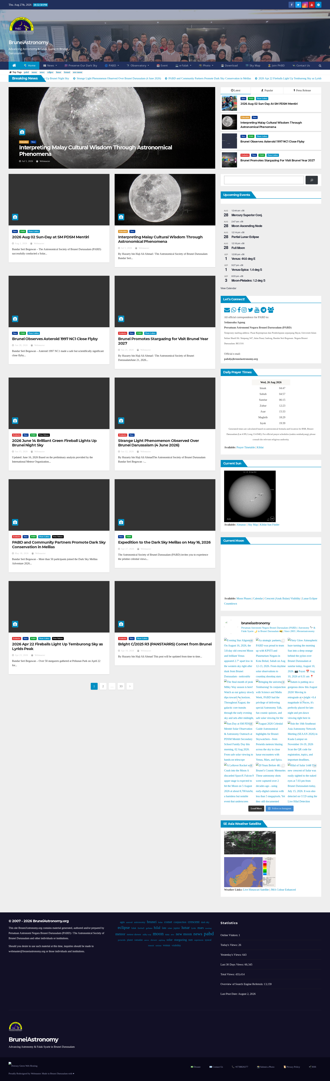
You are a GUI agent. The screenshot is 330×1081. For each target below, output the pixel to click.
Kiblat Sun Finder (269, 524)
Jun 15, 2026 (21, 451)
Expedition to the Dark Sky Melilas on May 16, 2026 (164, 542)
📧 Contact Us (216, 1067)
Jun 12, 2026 (127, 451)
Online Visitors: (230, 935)
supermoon (198, 940)
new (172, 934)
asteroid (129, 922)
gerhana (149, 928)
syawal (208, 940)
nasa (167, 934)
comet (168, 922)
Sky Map (253, 524)
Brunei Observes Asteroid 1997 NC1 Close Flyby (55, 339)
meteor (120, 934)
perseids (121, 940)
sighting (161, 940)
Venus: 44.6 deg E (243, 258)
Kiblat (260, 447)
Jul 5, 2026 (27, 161)
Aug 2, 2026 (21, 243)
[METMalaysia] (250, 871)
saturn (146, 940)
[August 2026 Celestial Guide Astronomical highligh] (271, 741)
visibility (176, 945)
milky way (147, 934)
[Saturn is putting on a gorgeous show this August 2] (303, 699)
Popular (268, 90)
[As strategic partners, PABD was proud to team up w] (271, 658)
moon (34, 72)
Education (24, 142)
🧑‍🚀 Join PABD (276, 65)
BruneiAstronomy (28, 42)
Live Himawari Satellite (256, 889)
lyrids (193, 928)
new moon (77, 72)
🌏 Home (30, 65)
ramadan (138, 940)
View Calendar (228, 288)
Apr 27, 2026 (127, 549)
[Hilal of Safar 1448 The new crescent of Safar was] (303, 783)
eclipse (50, 72)
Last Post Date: (229, 993)
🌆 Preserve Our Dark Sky (80, 65)
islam (170, 928)
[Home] (14, 66)
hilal (157, 928)
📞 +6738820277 (240, 1067)
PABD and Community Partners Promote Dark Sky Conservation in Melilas (59, 544)
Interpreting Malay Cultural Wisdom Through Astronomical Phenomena (95, 150)
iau (164, 928)
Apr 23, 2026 (21, 655)
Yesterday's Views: (231, 954)
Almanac (241, 524)
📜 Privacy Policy (291, 1067)
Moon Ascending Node (247, 226)
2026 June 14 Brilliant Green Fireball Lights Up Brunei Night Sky (54, 442)
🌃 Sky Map (252, 65)
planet (130, 940)
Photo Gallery (262, 98)
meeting (208, 928)
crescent (193, 922)
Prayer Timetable (245, 447)
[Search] (312, 180)
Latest (237, 90)
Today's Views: (229, 944)
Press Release (303, 90)
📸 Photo (205, 65)
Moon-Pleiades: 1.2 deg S (248, 280)
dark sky (205, 922)
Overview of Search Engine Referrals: (242, 984)
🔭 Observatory (136, 65)
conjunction (179, 922)
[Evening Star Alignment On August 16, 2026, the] (239, 658)
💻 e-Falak (182, 65)
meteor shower (134, 934)
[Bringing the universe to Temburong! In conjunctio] (271, 699)
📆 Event (162, 65)
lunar (58, 72)
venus (166, 945)
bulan (160, 922)
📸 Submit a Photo (265, 1067)
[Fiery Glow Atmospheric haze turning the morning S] (303, 658)
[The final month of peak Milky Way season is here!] (239, 699)
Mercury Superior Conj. (247, 215)
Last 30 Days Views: (233, 964)
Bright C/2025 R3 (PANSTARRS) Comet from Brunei (165, 644)
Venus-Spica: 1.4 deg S (247, 269)
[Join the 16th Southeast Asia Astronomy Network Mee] (303, 741)
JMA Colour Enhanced (283, 889)
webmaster (44, 161)
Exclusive (245, 155)
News (33, 142)
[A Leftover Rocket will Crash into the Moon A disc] (239, 783)
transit (151, 945)
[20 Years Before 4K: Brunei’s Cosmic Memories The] (271, 783)
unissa (158, 945)
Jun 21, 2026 (127, 350)
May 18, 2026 (22, 553)
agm (122, 922)
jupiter (176, 928)
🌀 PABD (111, 65)
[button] (320, 65)
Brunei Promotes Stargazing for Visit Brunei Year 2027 (163, 341)
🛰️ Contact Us (301, 65)
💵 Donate (196, 1067)
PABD (251, 98)
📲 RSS (312, 1067)
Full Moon (238, 248)
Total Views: (228, 974)
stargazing (180, 939)
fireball (141, 928)
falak (133, 928)
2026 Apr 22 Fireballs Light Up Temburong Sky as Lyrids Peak (57, 646)
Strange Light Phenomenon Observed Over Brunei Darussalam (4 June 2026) (158, 442)
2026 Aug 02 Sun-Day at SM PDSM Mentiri (50, 237)
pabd (26, 72)
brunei (67, 72)
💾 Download (229, 65)
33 (120, 686)
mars (200, 928)
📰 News (49, 65)
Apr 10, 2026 (127, 651)
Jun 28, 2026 (21, 345)
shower (153, 940)
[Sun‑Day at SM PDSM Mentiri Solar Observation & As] (239, 741)
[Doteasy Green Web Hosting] (23, 1065)
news (42, 72)
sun (190, 939)
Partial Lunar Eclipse (245, 237)
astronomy (139, 922)
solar (169, 939)
